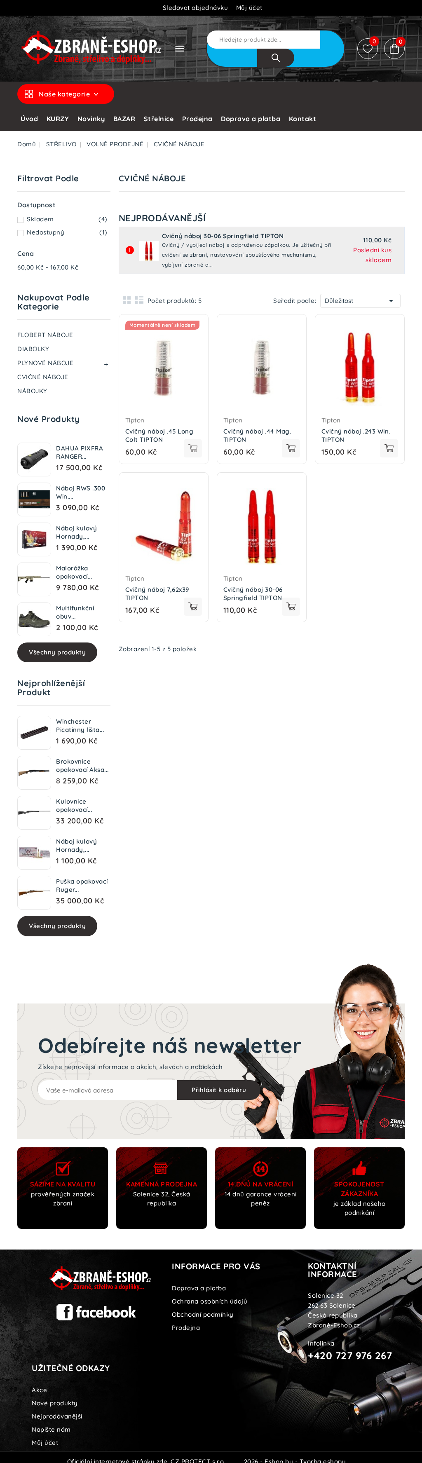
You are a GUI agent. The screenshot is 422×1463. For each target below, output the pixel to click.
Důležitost (360, 301)
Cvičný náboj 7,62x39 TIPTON (157, 594)
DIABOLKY (33, 349)
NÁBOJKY (32, 391)
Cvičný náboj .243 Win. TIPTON (355, 435)
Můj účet (45, 1443)
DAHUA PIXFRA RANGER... (79, 452)
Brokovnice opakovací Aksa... (82, 765)
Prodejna (197, 119)
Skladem (67, 219)
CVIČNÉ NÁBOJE (42, 377)
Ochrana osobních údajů (209, 1301)
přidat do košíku (193, 448)
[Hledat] (275, 58)
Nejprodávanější (57, 1416)
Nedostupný (67, 232)
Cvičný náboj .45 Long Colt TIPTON (159, 435)
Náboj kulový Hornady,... (76, 532)
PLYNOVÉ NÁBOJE (45, 363)
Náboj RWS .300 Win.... (80, 492)
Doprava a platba (250, 119)
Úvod (29, 119)
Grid (127, 300)
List (139, 300)
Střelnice (159, 119)
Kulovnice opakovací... (74, 805)
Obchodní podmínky (203, 1314)
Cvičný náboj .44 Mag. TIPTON (257, 435)
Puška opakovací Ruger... (82, 885)
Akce (39, 1390)
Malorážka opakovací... (74, 572)
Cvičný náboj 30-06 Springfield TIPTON (223, 236)
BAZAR (124, 119)
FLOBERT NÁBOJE (45, 335)
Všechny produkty (57, 652)
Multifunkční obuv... (75, 612)
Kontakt (302, 119)
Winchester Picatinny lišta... (80, 725)
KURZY (58, 119)
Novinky (91, 119)
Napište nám (51, 1429)
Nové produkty (55, 1403)
